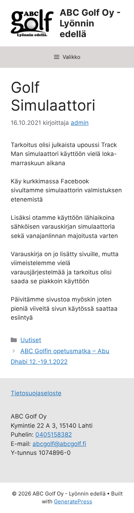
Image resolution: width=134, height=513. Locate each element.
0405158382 (53, 434)
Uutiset (30, 340)
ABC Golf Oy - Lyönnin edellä (90, 23)
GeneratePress (73, 501)
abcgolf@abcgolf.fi (59, 443)
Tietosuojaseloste (36, 393)
